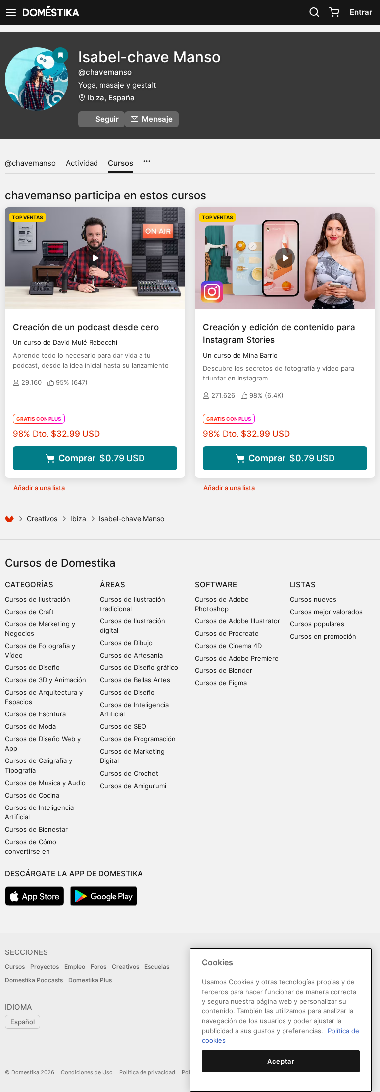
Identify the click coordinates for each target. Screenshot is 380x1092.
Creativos (42, 518)
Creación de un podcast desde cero (86, 327)
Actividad (82, 163)
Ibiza (78, 518)
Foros (98, 966)
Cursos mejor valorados (326, 612)
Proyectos (44, 966)
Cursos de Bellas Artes (135, 680)
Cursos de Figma (221, 683)
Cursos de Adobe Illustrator (237, 621)
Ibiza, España (111, 97)
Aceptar (281, 1061)
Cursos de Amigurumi (133, 786)
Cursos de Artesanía (131, 655)
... (146, 157)
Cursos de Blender (223, 670)
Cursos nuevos (313, 599)
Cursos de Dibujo (126, 643)
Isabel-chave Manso (149, 57)
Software (216, 584)
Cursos (120, 163)
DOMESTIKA (50, 12)
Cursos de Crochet (129, 773)
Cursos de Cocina (32, 795)
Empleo (74, 966)
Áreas (112, 584)
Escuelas (156, 966)
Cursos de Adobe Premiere (237, 658)
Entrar (361, 12)
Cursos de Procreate (227, 633)
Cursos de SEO (123, 726)
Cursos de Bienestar (36, 829)
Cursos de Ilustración (37, 599)
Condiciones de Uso (87, 1072)
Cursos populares (317, 624)
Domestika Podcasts (34, 980)
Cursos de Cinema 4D (228, 646)
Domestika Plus (90, 980)
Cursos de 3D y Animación (45, 680)
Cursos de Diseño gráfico (139, 667)
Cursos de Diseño (32, 667)
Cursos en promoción (323, 636)
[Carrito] (334, 12)
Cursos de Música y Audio (45, 783)
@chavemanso (30, 163)
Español (22, 1022)
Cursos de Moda (30, 726)
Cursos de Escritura (35, 714)
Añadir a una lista (39, 488)
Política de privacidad (147, 1072)
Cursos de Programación (138, 739)
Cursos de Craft (29, 612)
